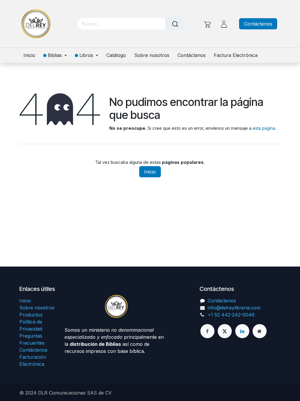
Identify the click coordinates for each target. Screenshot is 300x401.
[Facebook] (207, 331)
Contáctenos (258, 24)
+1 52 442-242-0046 (231, 315)
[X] (225, 331)
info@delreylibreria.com (234, 308)
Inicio (150, 172)
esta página (264, 128)
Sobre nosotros (36, 308)
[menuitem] (31, 55)
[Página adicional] (260, 331)
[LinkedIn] (242, 331)
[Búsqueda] (175, 24)
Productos (30, 315)
